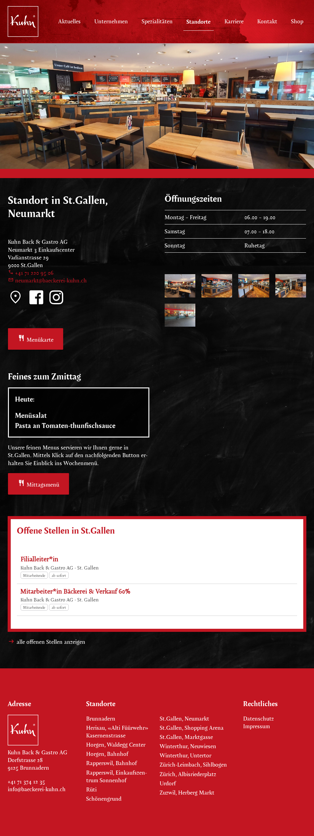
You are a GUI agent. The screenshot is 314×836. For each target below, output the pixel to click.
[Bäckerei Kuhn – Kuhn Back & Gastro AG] (23, 21)
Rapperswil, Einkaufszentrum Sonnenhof (116, 776)
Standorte (198, 21)
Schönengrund (103, 799)
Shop (297, 21)
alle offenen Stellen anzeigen (51, 642)
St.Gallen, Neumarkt (184, 718)
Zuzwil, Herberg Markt (187, 792)
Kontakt (267, 21)
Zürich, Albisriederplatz (188, 774)
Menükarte (35, 339)
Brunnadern (100, 718)
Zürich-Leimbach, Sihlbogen (193, 764)
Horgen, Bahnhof (107, 754)
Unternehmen (111, 21)
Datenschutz (258, 718)
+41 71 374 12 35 (26, 781)
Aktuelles (69, 21)
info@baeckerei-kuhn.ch (37, 789)
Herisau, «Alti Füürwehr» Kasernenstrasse (117, 732)
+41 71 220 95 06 (31, 273)
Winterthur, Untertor (186, 755)
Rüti (91, 789)
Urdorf (168, 783)
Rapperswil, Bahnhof (111, 763)
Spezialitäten (157, 21)
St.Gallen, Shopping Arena (192, 728)
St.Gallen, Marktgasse (186, 737)
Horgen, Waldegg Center (115, 745)
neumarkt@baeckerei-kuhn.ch (47, 280)
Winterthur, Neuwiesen (188, 746)
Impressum (256, 726)
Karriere (233, 21)
